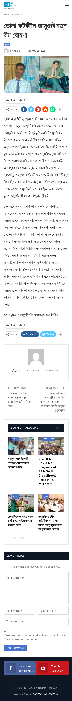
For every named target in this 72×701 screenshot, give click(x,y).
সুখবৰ (7, 44)
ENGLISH (49, 438)
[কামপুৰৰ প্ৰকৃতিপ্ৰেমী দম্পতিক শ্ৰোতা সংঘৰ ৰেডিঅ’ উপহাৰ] (21, 446)
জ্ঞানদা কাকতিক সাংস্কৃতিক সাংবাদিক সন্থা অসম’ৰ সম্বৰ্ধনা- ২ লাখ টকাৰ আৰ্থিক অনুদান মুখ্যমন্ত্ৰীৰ (52, 402)
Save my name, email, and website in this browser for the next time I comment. (36, 637)
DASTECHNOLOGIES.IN (45, 694)
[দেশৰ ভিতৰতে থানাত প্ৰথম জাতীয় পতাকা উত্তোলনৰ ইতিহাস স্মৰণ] (21, 503)
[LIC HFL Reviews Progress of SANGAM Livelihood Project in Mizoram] (51, 446)
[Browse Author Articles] (36, 357)
